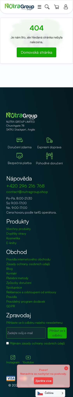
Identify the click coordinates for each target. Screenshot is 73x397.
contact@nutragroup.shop (27, 192)
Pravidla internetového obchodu (28, 259)
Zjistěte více (43, 380)
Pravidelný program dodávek (25, 301)
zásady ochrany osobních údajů (43, 343)
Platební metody (17, 278)
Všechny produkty (18, 229)
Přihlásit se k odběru (57, 333)
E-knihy (11, 243)
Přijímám (37, 343)
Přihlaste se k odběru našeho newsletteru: (34, 323)
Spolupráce (14, 287)
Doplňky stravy (16, 233)
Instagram (12, 362)
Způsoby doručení (18, 283)
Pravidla (11, 297)
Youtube (28, 362)
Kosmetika (13, 238)
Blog (9, 269)
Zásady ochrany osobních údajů (28, 264)
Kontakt (11, 273)
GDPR (10, 306)
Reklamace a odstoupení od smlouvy (31, 292)
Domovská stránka (36, 52)
